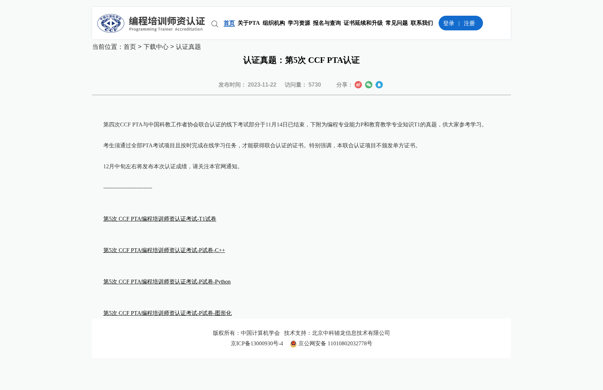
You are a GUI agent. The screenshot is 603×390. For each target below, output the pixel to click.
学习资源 (299, 23)
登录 (448, 23)
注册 (469, 23)
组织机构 (274, 23)
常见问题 (397, 23)
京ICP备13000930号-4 (260, 343)
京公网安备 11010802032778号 (334, 343)
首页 (229, 23)
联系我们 (422, 23)
